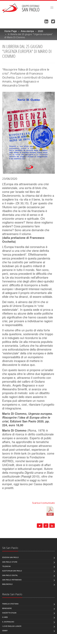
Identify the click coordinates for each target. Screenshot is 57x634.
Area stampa (27, 31)
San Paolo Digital (10, 575)
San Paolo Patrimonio (12, 579)
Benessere (7, 608)
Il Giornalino (8, 621)
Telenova (6, 566)
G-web (5, 617)
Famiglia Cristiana (10, 603)
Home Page (10, 31)
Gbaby (5, 630)
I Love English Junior (11, 626)
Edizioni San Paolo (10, 557)
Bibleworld (7, 584)
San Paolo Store (9, 562)
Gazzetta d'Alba (9, 612)
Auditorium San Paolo (12, 570)
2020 (40, 31)
